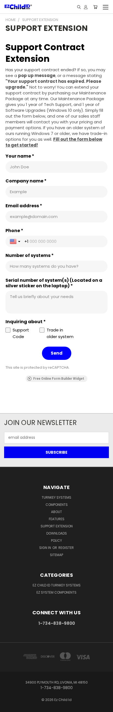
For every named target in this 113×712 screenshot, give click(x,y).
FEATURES (56, 519)
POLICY (56, 540)
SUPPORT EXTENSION (57, 526)
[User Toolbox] (86, 7)
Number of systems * (29, 255)
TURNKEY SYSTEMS (56, 497)
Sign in (45, 547)
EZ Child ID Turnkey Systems (57, 585)
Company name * (26, 181)
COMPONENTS (57, 504)
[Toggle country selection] (15, 241)
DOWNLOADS (56, 533)
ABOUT (56, 511)
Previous (8, 706)
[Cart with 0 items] (95, 7)
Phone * (14, 230)
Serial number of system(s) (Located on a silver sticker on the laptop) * (53, 283)
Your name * (19, 156)
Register (66, 547)
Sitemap (56, 554)
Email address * (23, 206)
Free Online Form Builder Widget (58, 379)
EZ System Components (56, 592)
